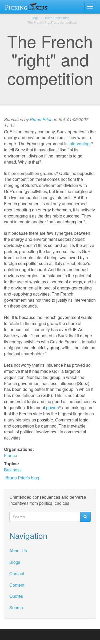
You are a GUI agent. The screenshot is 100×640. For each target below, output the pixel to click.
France (10, 455)
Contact (16, 573)
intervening (81, 143)
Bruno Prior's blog (57, 17)
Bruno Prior (40, 119)
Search (16, 607)
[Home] (27, 6)
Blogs (34, 17)
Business (13, 470)
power (53, 407)
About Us (18, 551)
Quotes (16, 596)
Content (16, 585)
